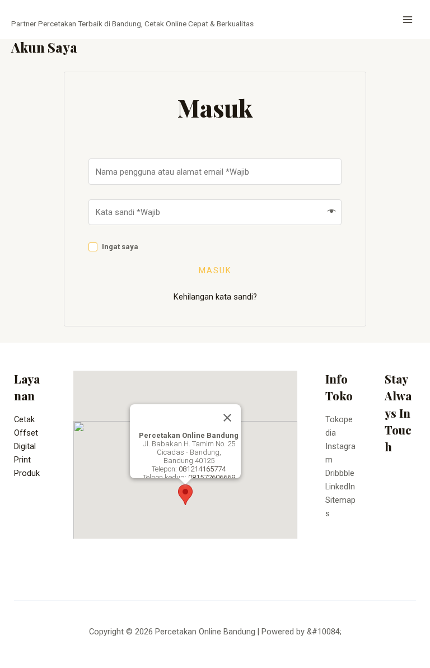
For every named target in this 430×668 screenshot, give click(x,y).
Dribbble (339, 473)
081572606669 (211, 477)
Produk (27, 473)
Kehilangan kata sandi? (215, 297)
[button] (185, 495)
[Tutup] (227, 417)
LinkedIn (340, 487)
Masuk (215, 271)
